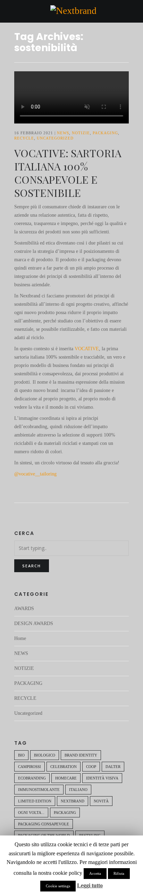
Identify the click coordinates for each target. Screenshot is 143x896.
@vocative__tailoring (35, 474)
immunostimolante (39, 789)
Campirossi (29, 767)
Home (20, 638)
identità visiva (102, 778)
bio (21, 755)
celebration (63, 767)
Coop (91, 767)
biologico (44, 755)
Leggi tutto (90, 885)
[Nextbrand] (73, 10)
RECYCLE (24, 138)
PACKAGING (105, 133)
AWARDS (24, 608)
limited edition (34, 801)
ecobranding (32, 778)
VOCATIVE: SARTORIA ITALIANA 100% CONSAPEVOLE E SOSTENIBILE (67, 173)
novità (101, 801)
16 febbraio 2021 (33, 133)
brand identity (81, 755)
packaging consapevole (43, 824)
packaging (65, 812)
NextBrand (72, 801)
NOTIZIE (81, 133)
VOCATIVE (87, 348)
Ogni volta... (31, 812)
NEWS (63, 133)
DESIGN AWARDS (33, 623)
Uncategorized (55, 138)
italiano (78, 789)
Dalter (113, 767)
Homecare (66, 778)
